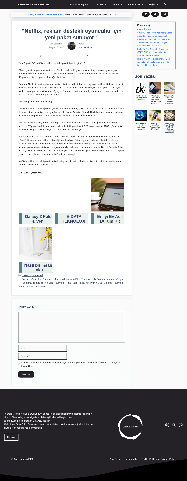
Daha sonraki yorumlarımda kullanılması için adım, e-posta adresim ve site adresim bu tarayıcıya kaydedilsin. (71, 364)
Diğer (152, 4)
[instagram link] (167, 425)
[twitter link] (174, 425)
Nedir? (115, 4)
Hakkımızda (131, 459)
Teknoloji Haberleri (54, 14)
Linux (41, 424)
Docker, (28, 421)
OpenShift (21, 424)
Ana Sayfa (115, 459)
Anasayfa (32, 14)
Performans (134, 4)
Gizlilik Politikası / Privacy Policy (158, 459)
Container (32, 424)
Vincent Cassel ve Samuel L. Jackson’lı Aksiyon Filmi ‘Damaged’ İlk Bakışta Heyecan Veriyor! (73, 279)
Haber (100, 4)
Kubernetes (17, 421)
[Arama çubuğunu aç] (165, 4)
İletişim (11, 437)
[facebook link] (181, 425)
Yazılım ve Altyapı (79, 4)
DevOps (37, 421)
